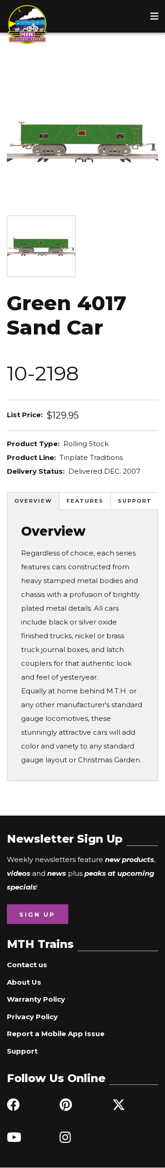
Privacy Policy (32, 1016)
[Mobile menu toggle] (154, 16)
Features (85, 501)
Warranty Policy (36, 999)
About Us (24, 982)
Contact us (27, 964)
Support (135, 501)
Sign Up (37, 914)
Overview (33, 501)
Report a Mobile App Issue (55, 1033)
